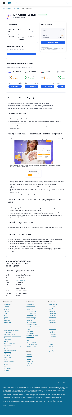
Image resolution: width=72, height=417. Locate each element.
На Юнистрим (30, 331)
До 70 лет (6, 306)
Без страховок (7, 339)
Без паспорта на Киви (32, 344)
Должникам (7, 320)
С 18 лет (6, 313)
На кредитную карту (31, 313)
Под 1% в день (7, 357)
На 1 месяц (29, 356)
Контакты (14, 382)
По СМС (6, 359)
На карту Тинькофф (31, 317)
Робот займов (7, 332)
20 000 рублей (52, 317)
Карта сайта (19, 382)
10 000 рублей (52, 313)
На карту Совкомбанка (32, 324)
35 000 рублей (52, 322)
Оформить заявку (53, 42)
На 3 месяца (29, 359)
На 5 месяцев (30, 361)
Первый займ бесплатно (10, 350)
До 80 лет (6, 309)
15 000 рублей (52, 315)
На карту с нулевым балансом (34, 326)
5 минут (51, 346)
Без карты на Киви (31, 342)
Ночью (5, 366)
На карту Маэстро (31, 308)
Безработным (7, 322)
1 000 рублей (52, 306)
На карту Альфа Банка (32, 318)
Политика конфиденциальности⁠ (30, 382)
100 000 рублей (52, 332)
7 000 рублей (52, 311)
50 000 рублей (52, 331)
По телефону (7, 355)
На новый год (7, 368)
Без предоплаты (8, 363)
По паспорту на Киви (32, 346)
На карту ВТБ (30, 320)
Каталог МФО (8, 382)
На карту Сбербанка (31, 315)
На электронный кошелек (33, 339)
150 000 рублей (52, 334)
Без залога (6, 337)
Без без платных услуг (9, 334)
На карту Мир (30, 309)
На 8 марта (6, 370)
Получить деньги (15, 86)
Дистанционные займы (32, 335)
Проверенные (7, 352)
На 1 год (28, 365)
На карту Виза (30, 328)
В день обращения (53, 351)
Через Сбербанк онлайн (10, 361)
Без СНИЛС (6, 341)
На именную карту (31, 304)
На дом (28, 340)
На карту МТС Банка (31, 322)
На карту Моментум (31, 311)
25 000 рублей (52, 319)
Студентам (6, 311)
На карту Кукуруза (31, 306)
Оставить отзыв (22, 54)
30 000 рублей (52, 320)
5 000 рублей (52, 309)
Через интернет (30, 337)
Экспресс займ (7, 345)
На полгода (29, 363)
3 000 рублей (52, 308)
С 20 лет (6, 317)
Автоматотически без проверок (11, 330)
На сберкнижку (30, 333)
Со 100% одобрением (9, 364)
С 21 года (6, 318)
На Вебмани (29, 329)
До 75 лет (6, 308)
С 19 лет (6, 315)
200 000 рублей (52, 336)
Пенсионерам (7, 304)
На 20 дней (29, 354)
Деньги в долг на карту (9, 343)
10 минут (51, 348)
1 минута (51, 344)
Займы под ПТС (7, 353)
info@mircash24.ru (20, 280)
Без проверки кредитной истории (12, 336)
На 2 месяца (29, 357)
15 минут (51, 350)
